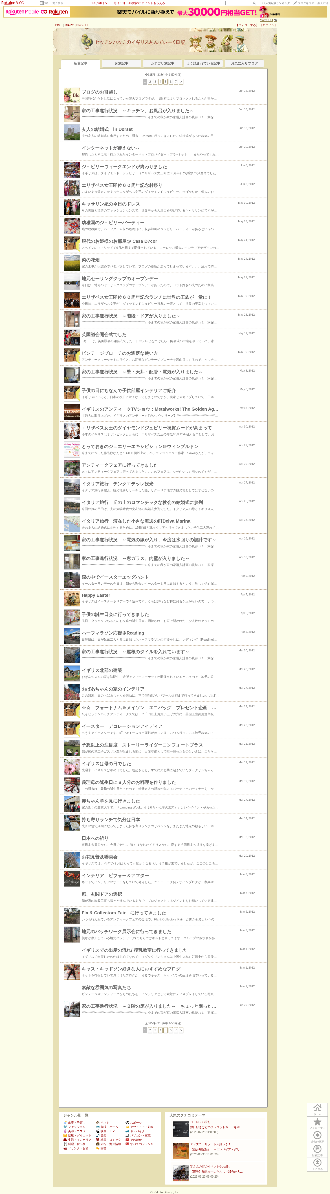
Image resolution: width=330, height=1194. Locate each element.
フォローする (317, 1127)
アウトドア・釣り (142, 1127)
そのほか (136, 1139)
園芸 (103, 1148)
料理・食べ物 (77, 1144)
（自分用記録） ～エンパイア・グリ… (216, 1149)
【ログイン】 (268, 25)
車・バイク (137, 1131)
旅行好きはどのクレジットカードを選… (216, 1127)
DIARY (69, 25)
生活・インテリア (79, 1139)
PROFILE (82, 25)
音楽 (103, 1135)
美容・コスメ (77, 1131)
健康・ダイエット (79, 1135)
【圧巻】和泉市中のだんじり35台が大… (216, 1171)
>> (276, 3)
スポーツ (136, 1122)
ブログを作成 (306, 3)
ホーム (317, 1114)
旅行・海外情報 (53, 3)
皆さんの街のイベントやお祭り (210, 1166)
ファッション (77, 1127)
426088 (266, 20)
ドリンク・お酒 (78, 1148)
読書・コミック (111, 1139)
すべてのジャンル (142, 1144)
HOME (58, 25)
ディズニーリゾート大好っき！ (210, 1144)
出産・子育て (77, 1122)
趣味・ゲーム (109, 1127)
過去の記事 (317, 1141)
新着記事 (317, 1155)
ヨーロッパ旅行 (200, 1122)
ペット (105, 1122)
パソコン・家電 (140, 1135)
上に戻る (317, 1169)
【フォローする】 (247, 25)
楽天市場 (322, 3)
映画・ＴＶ (108, 1131)
